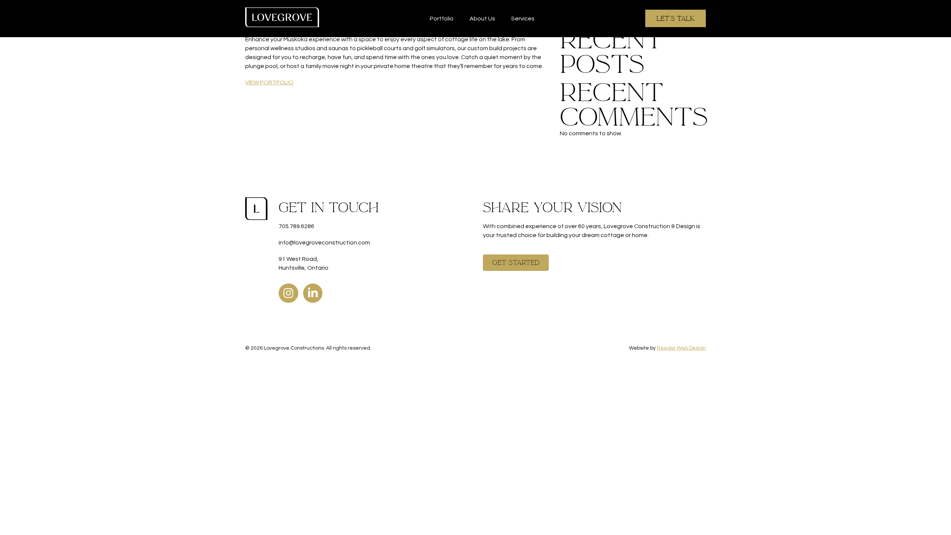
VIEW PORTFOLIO (269, 82)
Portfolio (442, 19)
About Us (482, 19)
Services (523, 19)
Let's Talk (675, 18)
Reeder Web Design (681, 348)
